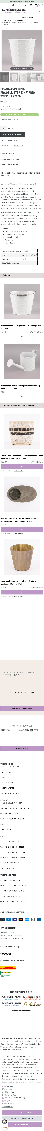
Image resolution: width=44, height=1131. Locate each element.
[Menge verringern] (13, 128)
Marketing (9, 1092)
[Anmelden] (19, 5)
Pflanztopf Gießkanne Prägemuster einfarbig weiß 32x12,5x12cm (20, 387)
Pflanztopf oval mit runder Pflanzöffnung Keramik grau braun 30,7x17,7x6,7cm (19, 519)
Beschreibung (7, 154)
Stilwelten (8, 20)
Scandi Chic (19, 20)
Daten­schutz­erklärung (11, 1082)
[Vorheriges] (3, 50)
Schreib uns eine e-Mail (23, 693)
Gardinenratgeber (9, 863)
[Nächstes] (40, 50)
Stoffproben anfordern (12, 819)
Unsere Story (7, 772)
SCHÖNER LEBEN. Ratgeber (12, 858)
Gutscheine (6, 824)
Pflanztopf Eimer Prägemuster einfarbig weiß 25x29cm (21, 327)
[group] (21, 301)
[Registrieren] (25, 5)
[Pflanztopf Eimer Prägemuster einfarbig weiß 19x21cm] (5, 77)
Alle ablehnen (22, 1125)
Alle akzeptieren (22, 1113)
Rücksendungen (8, 868)
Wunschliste (11, 140)
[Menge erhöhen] (9, 128)
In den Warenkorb (14, 135)
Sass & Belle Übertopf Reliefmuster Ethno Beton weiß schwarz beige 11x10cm (22, 457)
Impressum (37, 1082)
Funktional (9, 1103)
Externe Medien (12, 1095)
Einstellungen (7, 1106)
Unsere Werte (7, 788)
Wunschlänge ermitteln (12, 847)
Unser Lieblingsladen (11, 767)
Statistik (8, 1089)
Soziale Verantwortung (15, 901)
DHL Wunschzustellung (15, 1098)
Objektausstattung (9, 814)
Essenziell (9, 1086)
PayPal (8, 1101)
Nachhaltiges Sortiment (15, 886)
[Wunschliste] (30, 5)
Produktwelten (27, 17)
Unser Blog (22, 749)
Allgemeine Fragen (9, 842)
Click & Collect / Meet (11, 803)
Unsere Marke (7, 783)
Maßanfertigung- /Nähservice (15, 808)
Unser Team (6, 777)
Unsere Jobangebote (10, 793)
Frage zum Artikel (9, 159)
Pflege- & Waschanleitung (13, 852)
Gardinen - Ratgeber (22, 709)
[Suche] (13, 5)
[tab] (7, 154)
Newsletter (6, 829)
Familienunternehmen (14, 891)
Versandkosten (18, 145)
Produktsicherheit (10, 164)
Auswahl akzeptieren (22, 1119)
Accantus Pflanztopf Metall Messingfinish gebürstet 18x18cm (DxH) (19, 582)
